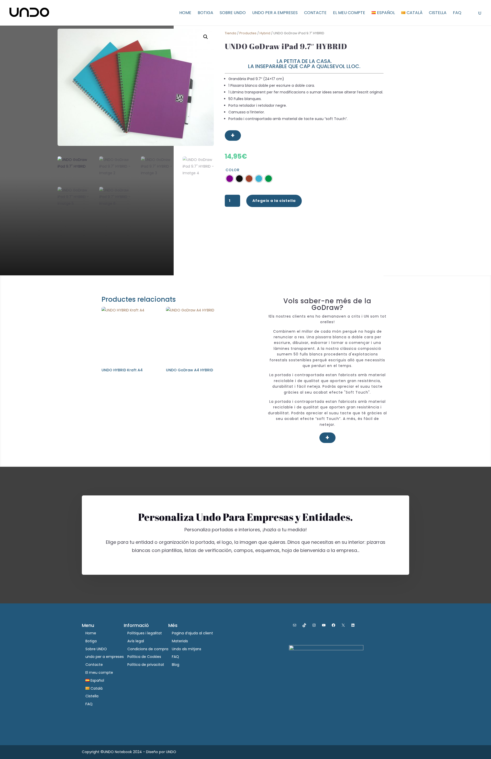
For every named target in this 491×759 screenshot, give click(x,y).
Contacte (315, 13)
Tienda (230, 33)
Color (233, 169)
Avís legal (135, 641)
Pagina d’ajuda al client (192, 633)
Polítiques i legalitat (144, 633)
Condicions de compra (147, 649)
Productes (247, 33)
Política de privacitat (145, 664)
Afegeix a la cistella (274, 200)
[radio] (229, 178)
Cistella (438, 13)
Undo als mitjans (186, 649)
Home (185, 13)
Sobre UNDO (233, 13)
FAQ (457, 13)
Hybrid (265, 33)
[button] (205, 36)
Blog (175, 664)
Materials (180, 641)
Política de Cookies (144, 656)
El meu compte (349, 13)
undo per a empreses (275, 13)
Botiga (205, 13)
